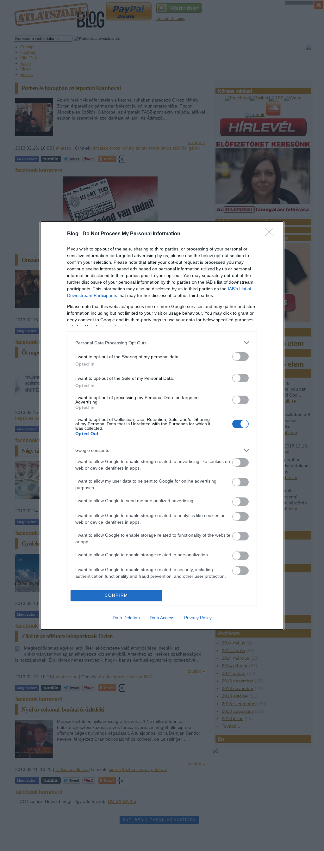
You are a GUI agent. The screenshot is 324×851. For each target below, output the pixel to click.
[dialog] (162, 425)
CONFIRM (116, 595)
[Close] (271, 234)
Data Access (162, 617)
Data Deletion (126, 617)
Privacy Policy (198, 617)
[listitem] (162, 342)
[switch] (240, 356)
